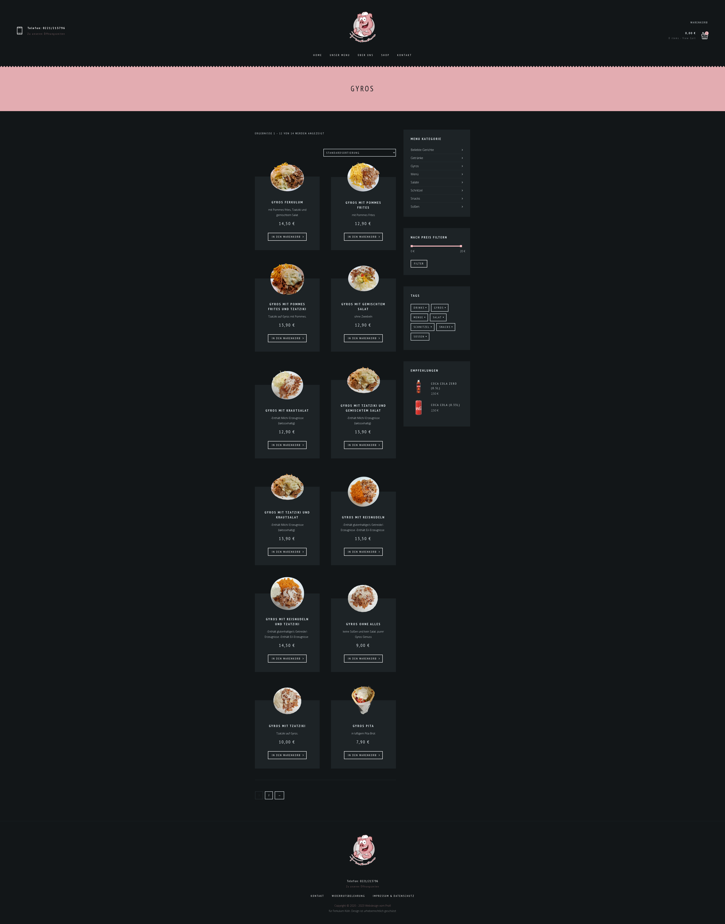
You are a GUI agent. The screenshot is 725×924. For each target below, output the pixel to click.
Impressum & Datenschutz (393, 896)
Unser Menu (340, 55)
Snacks (415, 198)
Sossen (419, 336)
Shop (385, 55)
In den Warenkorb (286, 236)
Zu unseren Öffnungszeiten (46, 33)
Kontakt (404, 55)
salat (437, 317)
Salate (415, 182)
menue (418, 317)
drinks (419, 307)
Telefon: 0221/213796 (46, 28)
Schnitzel (417, 190)
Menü (415, 174)
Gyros (415, 166)
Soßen (415, 206)
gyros (439, 307)
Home (317, 55)
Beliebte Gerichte (422, 150)
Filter (419, 263)
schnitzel (422, 327)
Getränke (417, 158)
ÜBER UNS (365, 55)
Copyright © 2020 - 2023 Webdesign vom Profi (362, 905)
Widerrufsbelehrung (348, 896)
